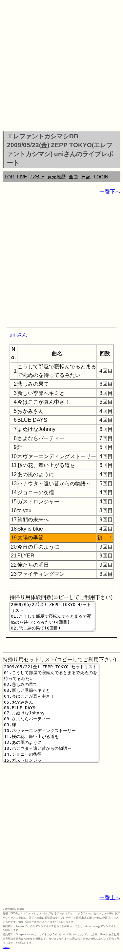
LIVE (22, 176)
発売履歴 (56, 176)
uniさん (18, 335)
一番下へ (109, 191)
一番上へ (109, 897)
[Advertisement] (61, 66)
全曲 (73, 176)
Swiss (6, 947)
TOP (9, 176)
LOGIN (101, 176)
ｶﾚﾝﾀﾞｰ (37, 176)
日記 (86, 176)
